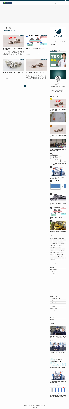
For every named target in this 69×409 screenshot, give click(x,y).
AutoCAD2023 (54, 302)
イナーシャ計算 (60, 241)
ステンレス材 (52, 245)
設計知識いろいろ (6, 30)
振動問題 (58, 254)
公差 (59, 250)
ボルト (60, 245)
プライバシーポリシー (32, 405)
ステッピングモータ (62, 243)
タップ (57, 245)
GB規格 (63, 238)
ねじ (51, 241)
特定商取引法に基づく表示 (41, 405)
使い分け (56, 250)
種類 (62, 256)
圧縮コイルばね (52, 252)
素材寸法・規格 (54, 308)
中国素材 (51, 250)
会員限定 (52, 319)
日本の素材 (53, 310)
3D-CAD (55, 238)
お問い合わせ (26, 405)
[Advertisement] (34, 14)
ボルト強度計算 (52, 247)
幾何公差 (62, 252)
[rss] (65, 0)
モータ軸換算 (59, 247)
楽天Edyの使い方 (57, 256)
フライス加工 (54, 277)
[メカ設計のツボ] (7, 3)
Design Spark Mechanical (56, 298)
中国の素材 (53, 312)
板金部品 (51, 256)
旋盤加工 (53, 275)
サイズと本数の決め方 (53, 243)
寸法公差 (58, 252)
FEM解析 (59, 238)
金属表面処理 (52, 259)
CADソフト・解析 (54, 296)
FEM (52, 304)
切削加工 (62, 250)
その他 (52, 317)
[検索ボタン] (65, 3)
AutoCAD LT (54, 300)
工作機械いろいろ (54, 273)
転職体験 (52, 267)
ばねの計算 (55, 241)
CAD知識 (53, 306)
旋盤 (62, 254)
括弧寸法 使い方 (53, 254)
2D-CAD (51, 238)
